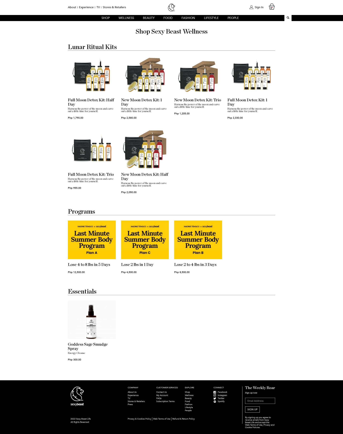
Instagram (221, 395)
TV (98, 7)
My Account (162, 395)
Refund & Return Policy (183, 418)
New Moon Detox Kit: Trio (197, 100)
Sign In (259, 7)
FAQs (158, 398)
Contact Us (161, 392)
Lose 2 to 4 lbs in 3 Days (195, 265)
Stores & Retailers (114, 7)
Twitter (220, 398)
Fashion (188, 18)
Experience (86, 7)
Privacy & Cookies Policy (139, 418)
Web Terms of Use (161, 418)
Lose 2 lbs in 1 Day (137, 265)
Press (130, 404)
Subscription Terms (165, 401)
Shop (105, 18)
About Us (132, 392)
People (233, 18)
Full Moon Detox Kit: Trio (91, 175)
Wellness (126, 18)
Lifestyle (211, 18)
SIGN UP (252, 409)
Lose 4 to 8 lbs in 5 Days (89, 265)
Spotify (220, 401)
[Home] (171, 9)
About (72, 7)
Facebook (221, 392)
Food (168, 18)
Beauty (149, 18)
